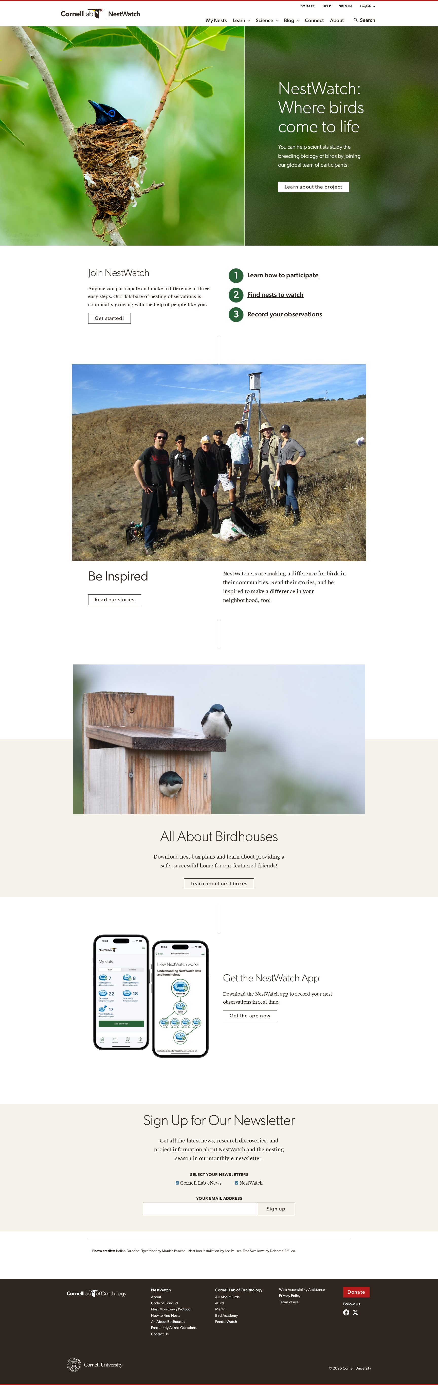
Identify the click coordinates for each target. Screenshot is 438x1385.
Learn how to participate (283, 275)
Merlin (220, 1309)
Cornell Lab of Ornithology (238, 1290)
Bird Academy (226, 1316)
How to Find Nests (165, 1316)
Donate (307, 6)
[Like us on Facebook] (346, 1313)
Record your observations (284, 314)
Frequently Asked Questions (173, 1328)
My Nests (216, 20)
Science (264, 20)
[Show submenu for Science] (277, 20)
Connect (314, 20)
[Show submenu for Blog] (298, 20)
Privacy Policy (289, 1296)
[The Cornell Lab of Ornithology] (96, 1293)
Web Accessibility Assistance (302, 1290)
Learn (239, 20)
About (337, 20)
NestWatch (161, 1290)
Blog (289, 20)
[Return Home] (100, 14)
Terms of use (289, 1302)
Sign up (276, 1208)
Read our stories (114, 599)
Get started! (109, 318)
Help (327, 6)
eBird (219, 1303)
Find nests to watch (275, 295)
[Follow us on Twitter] (355, 1313)
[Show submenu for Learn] (249, 20)
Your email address (219, 1198)
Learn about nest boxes (219, 883)
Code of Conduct (164, 1303)
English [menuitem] (365, 6)
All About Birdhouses (168, 1322)
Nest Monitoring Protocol (171, 1309)
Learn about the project (313, 187)
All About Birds (227, 1297)
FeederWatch (226, 1322)
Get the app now (250, 1015)
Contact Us (160, 1334)
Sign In (345, 6)
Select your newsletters (219, 1175)
